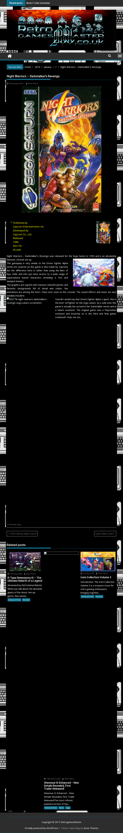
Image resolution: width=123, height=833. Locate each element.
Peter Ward (33, 83)
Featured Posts (14, 600)
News (61, 808)
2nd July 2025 (88, 573)
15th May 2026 (15, 574)
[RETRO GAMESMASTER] (10, 55)
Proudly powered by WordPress (41, 828)
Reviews (12, 524)
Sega (19, 524)
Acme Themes (91, 828)
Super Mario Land (103, 533)
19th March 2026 (53, 778)
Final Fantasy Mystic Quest (23, 533)
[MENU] (120, 56)
